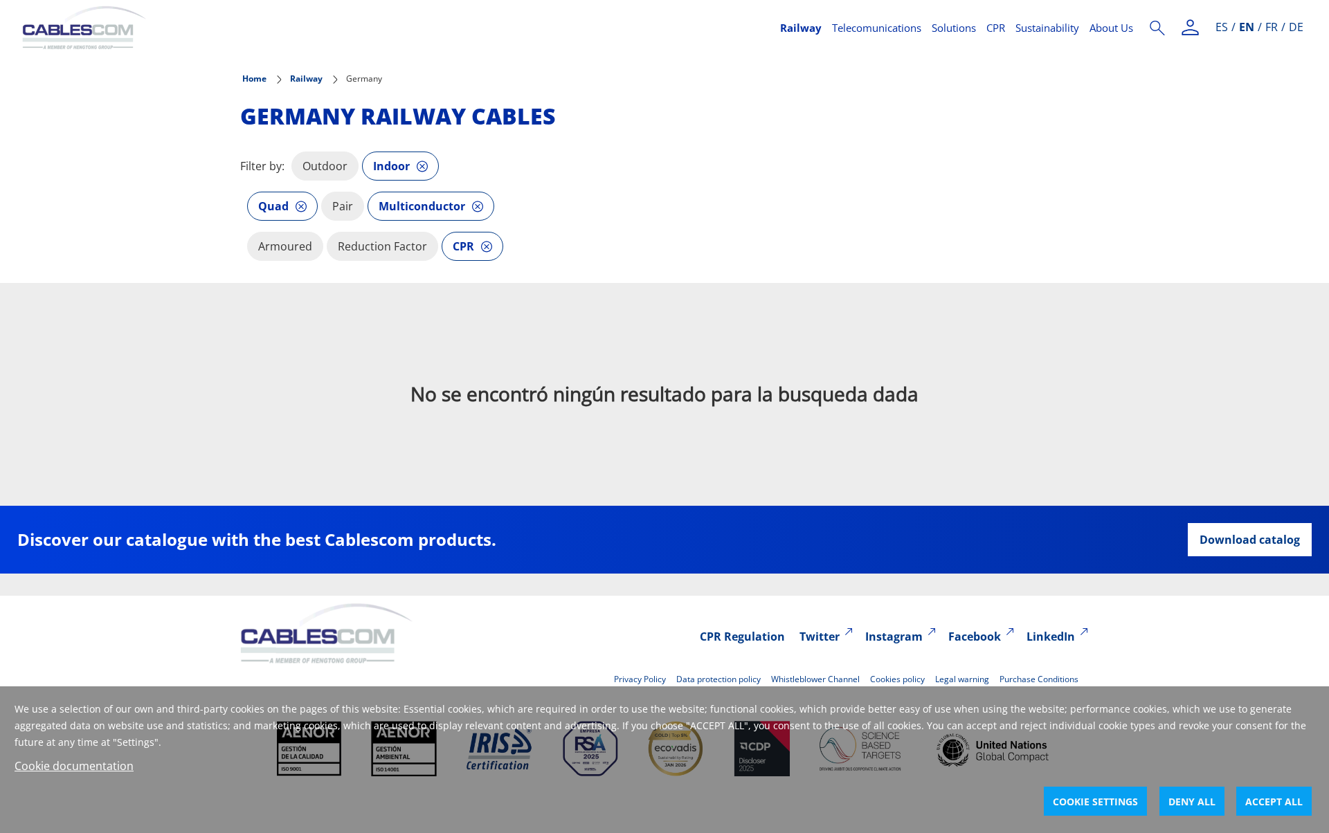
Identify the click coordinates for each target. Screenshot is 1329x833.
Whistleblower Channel (815, 679)
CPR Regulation (742, 636)
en (1246, 27)
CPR (995, 28)
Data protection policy (718, 679)
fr (1271, 27)
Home (254, 78)
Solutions (954, 28)
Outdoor (324, 166)
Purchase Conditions (1039, 679)
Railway (801, 28)
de (1296, 27)
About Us (1111, 28)
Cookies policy (897, 679)
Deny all (1191, 801)
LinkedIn (1051, 636)
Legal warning (962, 679)
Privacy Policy (640, 679)
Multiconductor (422, 206)
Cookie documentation (74, 766)
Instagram (894, 636)
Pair (342, 206)
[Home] (393, 27)
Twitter (819, 636)
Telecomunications (876, 28)
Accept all (1274, 801)
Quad (273, 206)
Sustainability (1047, 28)
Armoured (285, 246)
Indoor (391, 166)
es (1221, 27)
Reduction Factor (382, 246)
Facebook (974, 636)
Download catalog (1250, 539)
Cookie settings (1095, 801)
